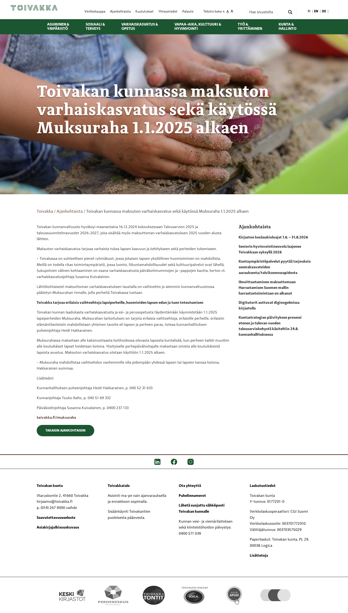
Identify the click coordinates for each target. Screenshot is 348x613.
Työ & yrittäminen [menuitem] (250, 27)
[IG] (190, 462)
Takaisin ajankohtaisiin (65, 430)
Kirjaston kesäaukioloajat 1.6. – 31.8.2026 (273, 237)
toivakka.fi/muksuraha (56, 418)
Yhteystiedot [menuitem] (168, 11)
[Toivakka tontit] (153, 595)
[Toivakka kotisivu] (34, 8)
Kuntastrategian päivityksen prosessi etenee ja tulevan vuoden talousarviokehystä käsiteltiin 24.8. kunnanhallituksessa (270, 326)
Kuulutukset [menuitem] (144, 11)
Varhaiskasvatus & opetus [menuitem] (139, 27)
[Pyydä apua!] (234, 595)
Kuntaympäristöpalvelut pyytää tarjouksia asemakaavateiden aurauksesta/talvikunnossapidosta (275, 267)
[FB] (174, 462)
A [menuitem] (224, 12)
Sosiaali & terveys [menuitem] (95, 27)
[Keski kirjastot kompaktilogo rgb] (72, 590)
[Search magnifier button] (290, 12)
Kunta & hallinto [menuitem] (287, 27)
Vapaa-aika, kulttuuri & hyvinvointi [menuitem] (197, 27)
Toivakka (45, 211)
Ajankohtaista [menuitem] (120, 11)
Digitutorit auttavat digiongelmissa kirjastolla (269, 305)
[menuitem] (309, 11)
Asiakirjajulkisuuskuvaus (58, 527)
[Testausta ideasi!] (194, 595)
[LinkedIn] (157, 462)
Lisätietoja (259, 556)
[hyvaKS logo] (275, 590)
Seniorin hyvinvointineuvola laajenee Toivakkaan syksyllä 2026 (270, 249)
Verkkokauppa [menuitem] (95, 11)
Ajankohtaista (70, 211)
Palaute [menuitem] (187, 11)
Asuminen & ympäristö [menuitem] (58, 27)
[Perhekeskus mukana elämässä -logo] (113, 595)
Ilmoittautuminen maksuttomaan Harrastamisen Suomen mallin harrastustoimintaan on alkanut (267, 287)
